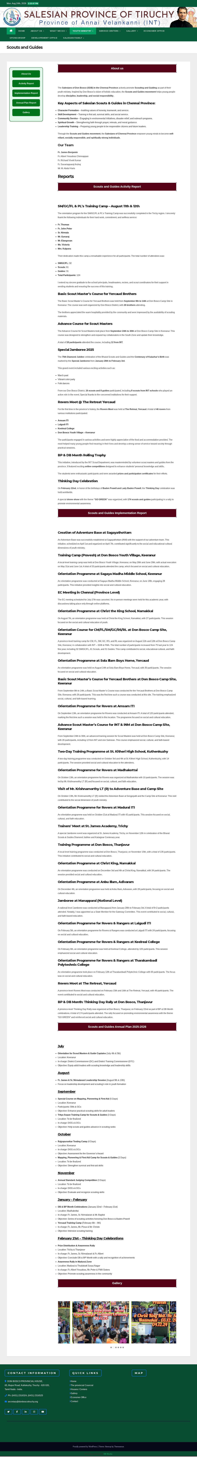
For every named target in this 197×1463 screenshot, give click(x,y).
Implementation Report (26, 93)
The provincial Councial (82, 1385)
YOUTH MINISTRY (82, 31)
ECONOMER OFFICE (154, 31)
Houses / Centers (79, 1389)
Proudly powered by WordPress (85, 1447)
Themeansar (119, 1447)
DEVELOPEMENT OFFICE (44, 38)
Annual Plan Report (26, 103)
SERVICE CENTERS (109, 31)
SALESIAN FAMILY (73, 38)
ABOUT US (37, 31)
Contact (74, 1401)
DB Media (108, 1454)
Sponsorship (17, 38)
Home (73, 1381)
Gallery (26, 112)
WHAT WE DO (58, 31)
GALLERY (131, 31)
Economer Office (78, 1397)
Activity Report (26, 83)
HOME (21, 31)
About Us (26, 74)
